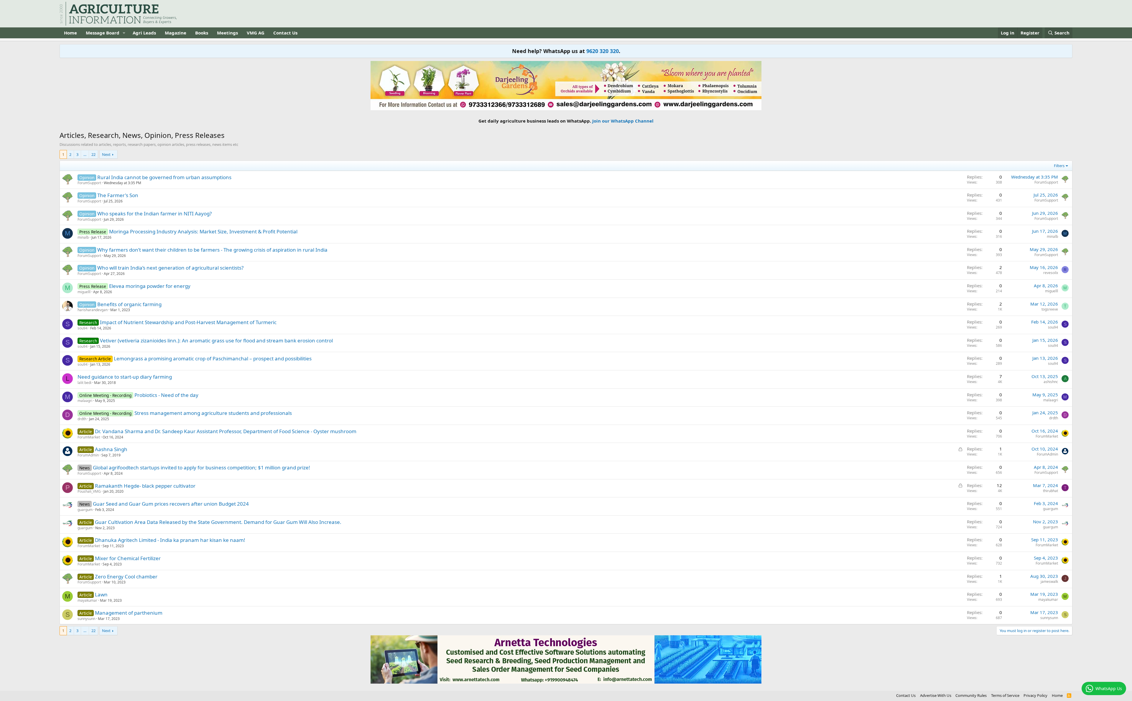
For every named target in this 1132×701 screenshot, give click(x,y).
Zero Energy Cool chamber (126, 576)
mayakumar (87, 600)
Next (106, 154)
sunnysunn (86, 618)
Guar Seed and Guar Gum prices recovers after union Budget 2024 (171, 503)
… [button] (84, 154)
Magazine (175, 33)
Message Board (102, 33)
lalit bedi (84, 382)
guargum (85, 509)
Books (201, 33)
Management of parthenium (128, 612)
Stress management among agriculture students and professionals (213, 413)
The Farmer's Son (117, 195)
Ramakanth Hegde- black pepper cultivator (145, 485)
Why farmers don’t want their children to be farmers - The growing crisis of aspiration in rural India (212, 249)
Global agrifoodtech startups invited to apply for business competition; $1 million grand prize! (201, 467)
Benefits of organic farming (129, 304)
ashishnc (1051, 381)
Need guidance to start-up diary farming (125, 376)
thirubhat (1050, 490)
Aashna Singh (111, 449)
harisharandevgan (93, 309)
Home (70, 33)
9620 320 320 (602, 51)
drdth (82, 418)
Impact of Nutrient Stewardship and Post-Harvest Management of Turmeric (188, 322)
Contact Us (285, 33)
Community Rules (971, 695)
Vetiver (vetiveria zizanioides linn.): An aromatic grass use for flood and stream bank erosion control (216, 340)
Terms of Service (1005, 695)
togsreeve (1049, 309)
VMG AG (255, 33)
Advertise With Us (935, 695)
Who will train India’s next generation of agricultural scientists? (170, 267)
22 (93, 154)
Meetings (227, 33)
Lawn (101, 594)
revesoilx (1050, 272)
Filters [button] (1059, 165)
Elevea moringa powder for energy (149, 286)
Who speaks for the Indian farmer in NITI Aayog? (154, 213)
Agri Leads (144, 33)
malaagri (85, 400)
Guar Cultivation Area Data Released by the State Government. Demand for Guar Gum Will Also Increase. (218, 522)
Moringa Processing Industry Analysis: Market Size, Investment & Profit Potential (203, 231)
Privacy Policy (1035, 695)
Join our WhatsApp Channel (623, 121)
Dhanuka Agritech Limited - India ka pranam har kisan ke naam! (170, 540)
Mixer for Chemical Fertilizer (128, 558)
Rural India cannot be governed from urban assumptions (164, 177)
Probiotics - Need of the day (166, 395)
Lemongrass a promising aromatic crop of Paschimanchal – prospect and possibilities (213, 358)
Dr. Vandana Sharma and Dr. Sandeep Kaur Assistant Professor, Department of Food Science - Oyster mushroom (225, 431)
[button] (124, 32)
